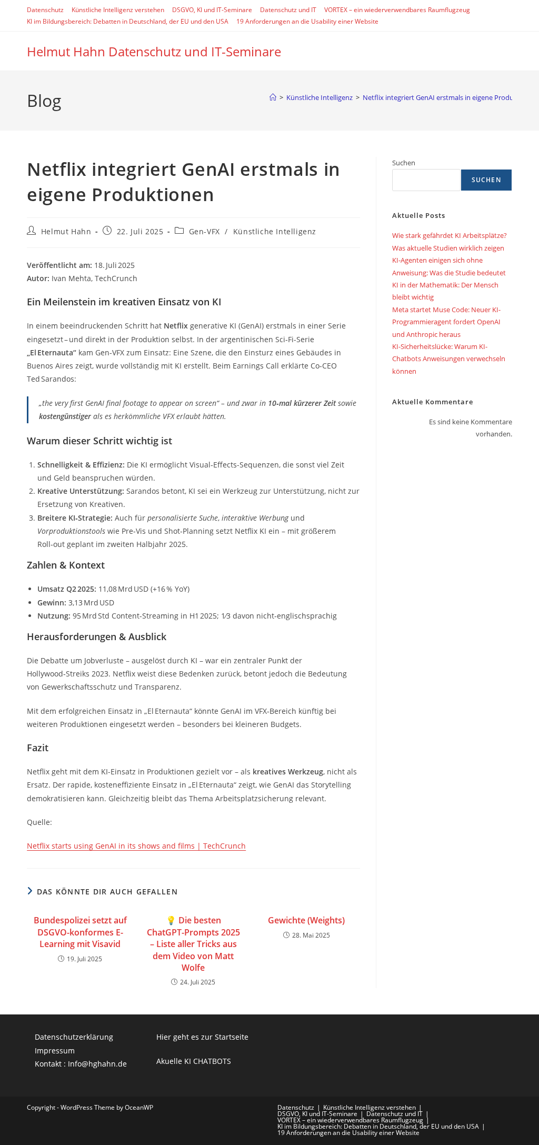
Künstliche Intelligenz (274, 231)
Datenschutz (45, 9)
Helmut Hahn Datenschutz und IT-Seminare (154, 51)
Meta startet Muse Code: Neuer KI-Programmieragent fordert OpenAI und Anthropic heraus (446, 322)
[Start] (273, 97)
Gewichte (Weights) (306, 920)
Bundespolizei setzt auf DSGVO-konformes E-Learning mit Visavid (80, 932)
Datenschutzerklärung (74, 1037)
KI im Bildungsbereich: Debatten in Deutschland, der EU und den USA (127, 21)
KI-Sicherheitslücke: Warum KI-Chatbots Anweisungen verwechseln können (448, 359)
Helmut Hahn (66, 231)
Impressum (55, 1051)
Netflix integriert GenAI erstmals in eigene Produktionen (450, 97)
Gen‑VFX (204, 231)
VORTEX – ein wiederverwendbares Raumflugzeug (397, 9)
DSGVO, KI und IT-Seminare (212, 9)
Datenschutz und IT (288, 9)
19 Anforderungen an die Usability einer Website (307, 21)
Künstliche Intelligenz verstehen (118, 9)
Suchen (403, 162)
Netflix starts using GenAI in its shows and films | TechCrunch (136, 846)
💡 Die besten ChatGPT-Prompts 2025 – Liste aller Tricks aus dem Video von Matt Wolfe (193, 943)
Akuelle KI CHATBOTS (193, 1061)
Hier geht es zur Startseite (202, 1037)
